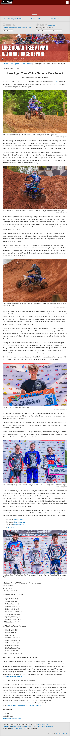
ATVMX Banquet (52, 25)
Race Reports (14, 64)
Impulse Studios (62, 733)
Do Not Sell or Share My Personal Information (39, 726)
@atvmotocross (19, 519)
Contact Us (45, 724)
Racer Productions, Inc (18, 728)
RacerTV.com (35, 19)
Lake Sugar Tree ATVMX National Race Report (49, 64)
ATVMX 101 (56, 19)
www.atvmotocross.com (18, 513)
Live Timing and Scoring (14, 19)
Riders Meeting (26, 64)
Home (6, 64)
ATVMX (55, 82)
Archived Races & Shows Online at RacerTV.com (17, 27)
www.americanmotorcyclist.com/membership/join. (24, 705)
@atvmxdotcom (13, 527)
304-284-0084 (37, 724)
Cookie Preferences (18, 726)
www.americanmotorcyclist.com (16, 703)
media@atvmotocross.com (12, 719)
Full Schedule (57, 31)
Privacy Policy (7, 726)
